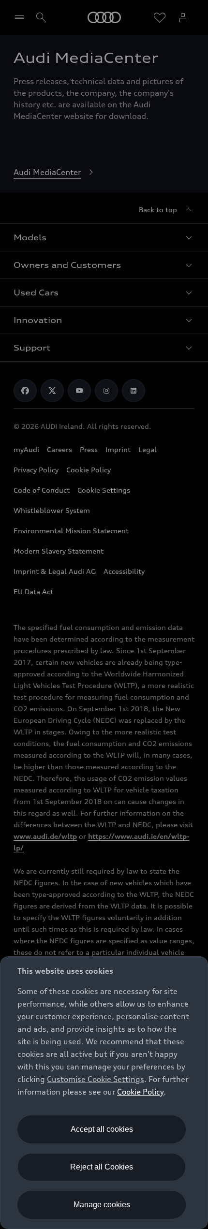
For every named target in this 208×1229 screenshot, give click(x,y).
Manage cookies (102, 1204)
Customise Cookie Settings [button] (95, 1079)
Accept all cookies (102, 1129)
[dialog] (104, 1092)
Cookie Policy (140, 1092)
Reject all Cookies (101, 1167)
